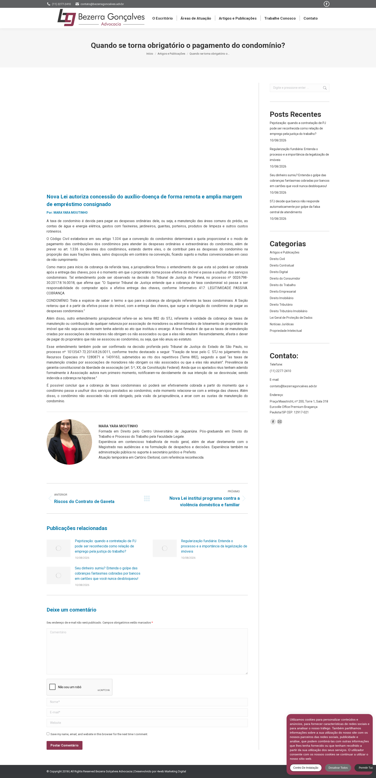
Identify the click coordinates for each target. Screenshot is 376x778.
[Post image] (58, 548)
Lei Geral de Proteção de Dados (291, 317)
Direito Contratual (282, 265)
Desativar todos (338, 767)
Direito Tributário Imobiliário (288, 311)
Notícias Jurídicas (282, 324)
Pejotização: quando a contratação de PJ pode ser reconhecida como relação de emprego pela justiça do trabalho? (105, 546)
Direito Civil (277, 259)
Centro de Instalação (305, 767)
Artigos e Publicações (284, 252)
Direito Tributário (281, 304)
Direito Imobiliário (282, 298)
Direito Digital (279, 272)
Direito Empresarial (283, 291)
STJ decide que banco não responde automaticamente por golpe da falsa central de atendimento (295, 207)
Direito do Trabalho (283, 285)
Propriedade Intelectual (286, 330)
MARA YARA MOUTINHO (71, 212)
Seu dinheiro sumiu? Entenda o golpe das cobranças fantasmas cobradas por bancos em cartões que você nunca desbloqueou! (107, 573)
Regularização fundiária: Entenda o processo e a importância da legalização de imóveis (214, 546)
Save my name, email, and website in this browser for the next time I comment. (99, 734)
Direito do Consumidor (285, 278)
